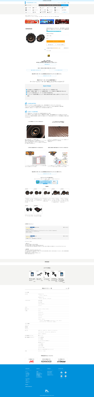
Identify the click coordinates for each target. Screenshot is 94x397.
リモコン (26, 307)
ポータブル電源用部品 (41, 337)
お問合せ (31, 253)
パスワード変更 (27, 374)
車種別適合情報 (47, 64)
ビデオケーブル (50, 330)
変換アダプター (44, 333)
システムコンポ (49, 298)
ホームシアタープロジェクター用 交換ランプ (43, 340)
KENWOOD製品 (40, 300)
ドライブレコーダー (40, 312)
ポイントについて (28, 381)
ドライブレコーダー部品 (41, 347)
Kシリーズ (40, 298)
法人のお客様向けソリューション (29, 335)
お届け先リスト (27, 375)
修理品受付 (59, 2)
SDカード (60, 320)
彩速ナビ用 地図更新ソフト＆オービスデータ (49, 320)
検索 (68, 2)
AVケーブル (26, 330)
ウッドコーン (41, 295)
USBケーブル (40, 333)
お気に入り (27, 376)
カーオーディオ (40, 315)
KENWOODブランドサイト (46, 75)
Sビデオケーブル (45, 330)
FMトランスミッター (50, 321)
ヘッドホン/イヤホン (27, 300)
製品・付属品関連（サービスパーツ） (29, 337)
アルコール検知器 (27, 323)
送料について (27, 380)
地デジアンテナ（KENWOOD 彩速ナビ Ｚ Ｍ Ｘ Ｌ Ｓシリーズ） (46, 349)
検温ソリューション (40, 335)
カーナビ (39, 310)
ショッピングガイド (53, 2)
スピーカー (35, 15)
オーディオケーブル (54, 330)
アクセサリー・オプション (41, 319)
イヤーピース (39, 305)
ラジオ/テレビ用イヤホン (41, 303)
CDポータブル (45, 295)
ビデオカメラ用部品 (40, 345)
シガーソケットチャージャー (43, 321)
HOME (26, 15)
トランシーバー (27, 325)
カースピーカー (32, 15)
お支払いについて (28, 379)
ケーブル (57, 320)
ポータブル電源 (27, 292)
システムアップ (41, 320)
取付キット (54, 321)
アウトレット (26, 328)
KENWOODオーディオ (41, 297)
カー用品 (28, 15)
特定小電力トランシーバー (41, 342)
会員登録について (28, 382)
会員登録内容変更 (28, 373)
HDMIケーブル (40, 330)
